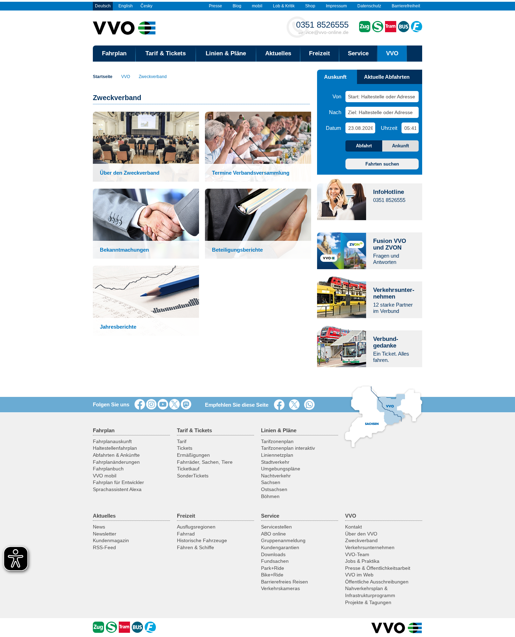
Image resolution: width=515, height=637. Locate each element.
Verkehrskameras (280, 588)
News (99, 527)
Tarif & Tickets (165, 53)
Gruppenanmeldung (283, 540)
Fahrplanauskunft (112, 441)
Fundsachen (275, 561)
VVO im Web (359, 575)
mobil (257, 6)
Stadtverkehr (275, 462)
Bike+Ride (272, 575)
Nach (335, 112)
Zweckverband (153, 76)
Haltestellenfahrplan (115, 448)
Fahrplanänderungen (116, 462)
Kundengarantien (280, 547)
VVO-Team (357, 554)
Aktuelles (278, 53)
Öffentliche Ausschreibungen (376, 581)
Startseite (102, 76)
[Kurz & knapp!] (174, 405)
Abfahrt (364, 145)
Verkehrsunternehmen (369, 547)
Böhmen (270, 496)
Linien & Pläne (226, 53)
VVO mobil (104, 475)
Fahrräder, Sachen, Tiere (205, 462)
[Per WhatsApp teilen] (311, 405)
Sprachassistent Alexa (117, 489)
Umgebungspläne (280, 468)
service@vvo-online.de (322, 27)
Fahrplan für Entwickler (118, 482)
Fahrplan (114, 53)
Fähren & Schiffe (195, 547)
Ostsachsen (274, 489)
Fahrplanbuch (108, 468)
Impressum (336, 6)
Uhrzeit (389, 128)
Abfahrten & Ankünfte (116, 455)
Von (336, 96)
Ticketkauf (188, 468)
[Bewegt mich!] (163, 405)
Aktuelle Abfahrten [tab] (387, 77)
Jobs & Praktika (362, 561)
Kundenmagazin (111, 540)
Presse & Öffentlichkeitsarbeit (377, 568)
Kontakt (353, 527)
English (125, 6)
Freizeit (319, 53)
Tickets (184, 448)
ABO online (273, 534)
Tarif (181, 441)
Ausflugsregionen (196, 527)
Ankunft (400, 145)
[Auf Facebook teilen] (281, 405)
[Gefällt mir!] (140, 405)
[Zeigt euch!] (151, 405)
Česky (146, 6)
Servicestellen (276, 527)
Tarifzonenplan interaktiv (288, 448)
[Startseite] (396, 628)
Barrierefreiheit (406, 6)
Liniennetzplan (277, 455)
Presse (215, 6)
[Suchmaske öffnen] (414, 54)
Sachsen (270, 482)
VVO (392, 53)
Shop (310, 6)
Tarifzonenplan (277, 441)
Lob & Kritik (284, 6)
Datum (333, 128)
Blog (237, 6)
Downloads (273, 554)
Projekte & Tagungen (368, 602)
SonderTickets (192, 475)
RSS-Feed (104, 547)
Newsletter (104, 534)
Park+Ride (272, 568)
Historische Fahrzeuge (202, 540)
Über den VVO (361, 534)
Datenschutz (369, 6)
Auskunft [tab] (335, 77)
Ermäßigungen (193, 455)
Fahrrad (186, 534)
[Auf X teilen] (296, 405)
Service (358, 53)
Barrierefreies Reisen (284, 581)
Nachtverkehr (276, 475)
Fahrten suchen (382, 164)
